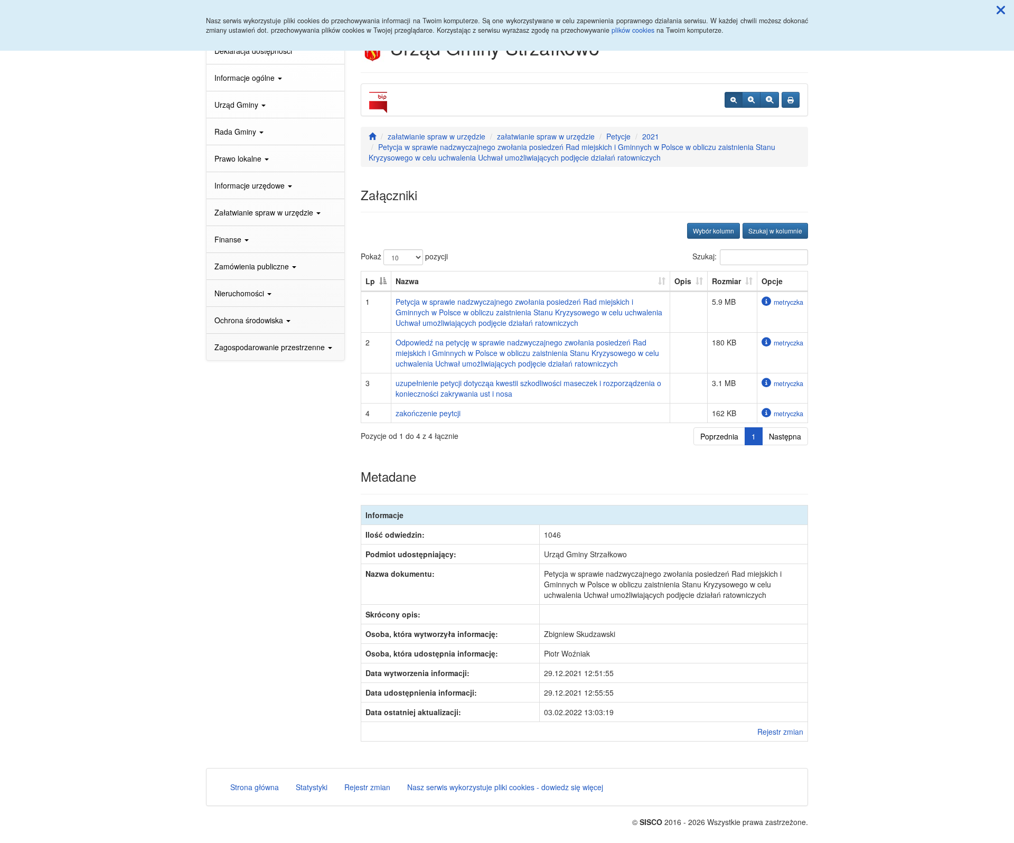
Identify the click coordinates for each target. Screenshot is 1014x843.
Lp (370, 281)
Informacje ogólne (245, 77)
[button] (1001, 9)
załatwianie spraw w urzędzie (436, 136)
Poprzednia (719, 436)
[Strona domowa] (372, 136)
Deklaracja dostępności (253, 50)
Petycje (618, 136)
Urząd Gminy (237, 104)
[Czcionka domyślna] (734, 100)
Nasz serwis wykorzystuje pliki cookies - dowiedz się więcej (505, 787)
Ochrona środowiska (249, 320)
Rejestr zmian (780, 731)
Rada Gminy (236, 131)
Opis (682, 281)
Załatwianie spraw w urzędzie (264, 212)
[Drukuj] (791, 100)
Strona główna (254, 787)
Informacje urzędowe (250, 185)
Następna (785, 436)
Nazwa (407, 281)
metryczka (788, 302)
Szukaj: (704, 256)
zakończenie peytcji (428, 413)
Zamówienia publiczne (252, 266)
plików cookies (633, 30)
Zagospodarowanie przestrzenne (270, 347)
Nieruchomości (240, 293)
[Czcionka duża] (769, 100)
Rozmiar (726, 281)
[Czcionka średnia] (751, 100)
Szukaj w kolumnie (775, 230)
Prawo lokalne (239, 158)
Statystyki (311, 787)
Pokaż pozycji (404, 256)
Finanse (228, 239)
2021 (650, 136)
